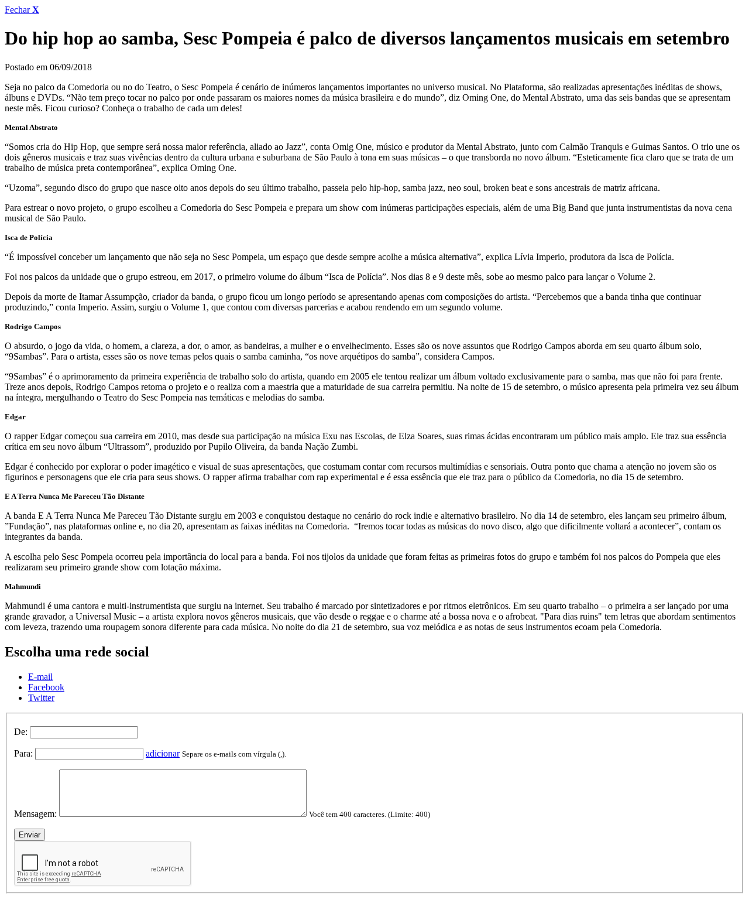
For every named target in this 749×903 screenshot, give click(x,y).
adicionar (163, 753)
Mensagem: (35, 814)
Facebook (46, 687)
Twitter (41, 698)
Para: (23, 753)
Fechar (22, 10)
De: (21, 732)
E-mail (40, 677)
